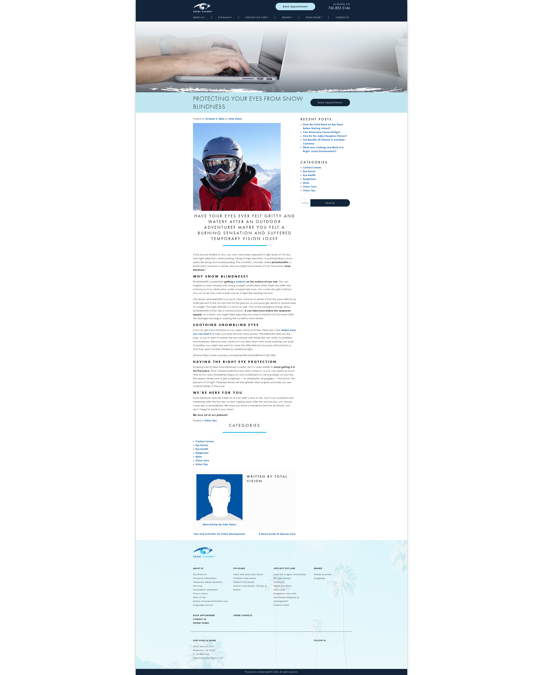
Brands (286, 17)
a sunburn (240, 281)
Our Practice (200, 574)
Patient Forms (201, 623)
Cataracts (279, 582)
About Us (198, 17)
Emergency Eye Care (285, 593)
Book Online (313, 17)
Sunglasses (319, 578)
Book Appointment (295, 6)
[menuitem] (199, 17)
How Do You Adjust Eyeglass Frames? (325, 136)
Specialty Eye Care (256, 17)
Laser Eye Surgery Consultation (290, 574)
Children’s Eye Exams (244, 578)
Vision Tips (210, 420)
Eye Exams (224, 17)
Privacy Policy (200, 593)
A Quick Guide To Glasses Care (277, 534)
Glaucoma (279, 589)
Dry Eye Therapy (282, 578)
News (199, 456)
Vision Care (202, 460)
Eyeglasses (202, 452)
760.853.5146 (339, 8)
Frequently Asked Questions (208, 582)
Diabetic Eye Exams (243, 582)
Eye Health (202, 449)
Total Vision (235, 118)
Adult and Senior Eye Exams (248, 574)
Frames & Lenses (322, 574)
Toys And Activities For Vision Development (219, 534)
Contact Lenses (205, 441)
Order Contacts (242, 615)
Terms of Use (199, 597)
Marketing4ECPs (265, 672)
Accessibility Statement (205, 589)
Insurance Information (204, 578)
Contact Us (342, 17)
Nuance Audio (281, 605)
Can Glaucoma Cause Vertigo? (322, 132)
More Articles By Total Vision (219, 524)
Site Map (197, 586)
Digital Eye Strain (283, 586)
